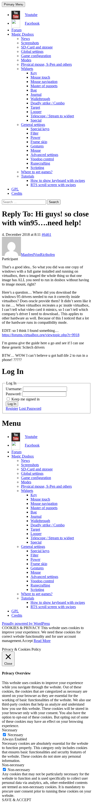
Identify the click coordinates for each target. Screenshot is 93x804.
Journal (36, 94)
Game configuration (36, 56)
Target (35, 107)
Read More (42, 641)
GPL (15, 189)
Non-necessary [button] (13, 765)
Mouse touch (40, 77)
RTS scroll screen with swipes (53, 185)
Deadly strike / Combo (48, 103)
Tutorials (27, 176)
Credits (16, 193)
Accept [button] (27, 641)
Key (34, 73)
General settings (33, 125)
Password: (14, 394)
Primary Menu (13, 4)
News (25, 39)
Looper (36, 112)
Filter (34, 133)
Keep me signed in (25, 399)
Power (35, 137)
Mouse (36, 150)
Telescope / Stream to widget (52, 116)
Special (36, 120)
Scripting (37, 168)
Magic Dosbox (22, 34)
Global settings (32, 51)
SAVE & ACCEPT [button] (16, 800)
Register (12, 408)
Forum (16, 30)
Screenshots (30, 43)
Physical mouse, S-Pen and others (46, 64)
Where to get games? (36, 172)
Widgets (27, 69)
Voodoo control (42, 159)
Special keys (40, 129)
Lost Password (30, 408)
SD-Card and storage (37, 47)
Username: (14, 389)
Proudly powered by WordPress (26, 623)
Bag (34, 90)
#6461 (46, 234)
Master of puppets (44, 86)
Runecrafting (40, 163)
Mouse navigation (44, 82)
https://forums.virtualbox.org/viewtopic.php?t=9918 (40, 335)
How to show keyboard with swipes (58, 180)
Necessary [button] (9, 730)
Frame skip (39, 142)
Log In (12, 404)
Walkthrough (40, 99)
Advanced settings (44, 155)
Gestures (37, 146)
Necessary (15, 735)
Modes (26, 60)
